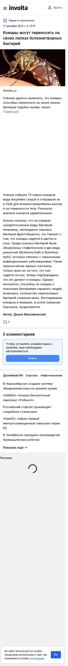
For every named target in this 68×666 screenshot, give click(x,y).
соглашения (37, 658)
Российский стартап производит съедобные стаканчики (27, 409)
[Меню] (5, 8)
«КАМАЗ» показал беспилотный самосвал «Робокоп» (26, 397)
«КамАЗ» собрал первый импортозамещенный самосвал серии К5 (31, 423)
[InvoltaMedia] (18, 7)
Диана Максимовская (30, 314)
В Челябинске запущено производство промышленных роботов (31, 437)
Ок (56, 654)
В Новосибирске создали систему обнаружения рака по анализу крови (30, 386)
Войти (33, 358)
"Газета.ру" (11, 112)
